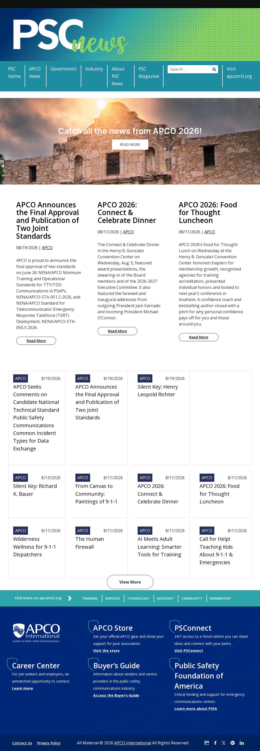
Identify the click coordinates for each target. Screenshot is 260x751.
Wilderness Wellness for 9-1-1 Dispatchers (34, 546)
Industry (94, 69)
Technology (138, 598)
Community (191, 598)
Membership (220, 598)
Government (64, 69)
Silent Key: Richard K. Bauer (35, 490)
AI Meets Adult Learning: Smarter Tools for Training (160, 546)
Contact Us (22, 743)
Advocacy (165, 598)
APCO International (132, 743)
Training (90, 598)
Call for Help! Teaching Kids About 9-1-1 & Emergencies (216, 550)
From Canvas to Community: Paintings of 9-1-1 (96, 494)
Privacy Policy (49, 743)
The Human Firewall (89, 542)
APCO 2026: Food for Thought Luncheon (219, 494)
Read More (36, 340)
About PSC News (118, 76)
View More (130, 582)
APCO (47, 247)
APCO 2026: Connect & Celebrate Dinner (158, 494)
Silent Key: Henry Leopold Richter (158, 390)
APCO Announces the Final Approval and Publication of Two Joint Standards (97, 402)
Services (112, 598)
